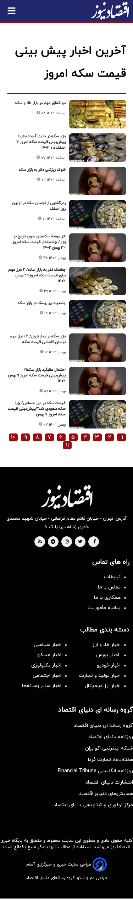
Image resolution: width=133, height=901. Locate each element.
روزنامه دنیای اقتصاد (110, 737)
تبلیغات (112, 577)
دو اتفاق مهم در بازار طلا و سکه (40, 103)
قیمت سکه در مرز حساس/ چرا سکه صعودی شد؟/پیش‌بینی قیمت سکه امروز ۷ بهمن (37, 408)
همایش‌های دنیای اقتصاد (106, 793)
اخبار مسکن (49, 655)
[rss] (40, 542)
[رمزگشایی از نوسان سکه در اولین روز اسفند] (97, 214)
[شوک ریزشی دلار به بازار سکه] (97, 181)
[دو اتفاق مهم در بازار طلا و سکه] (97, 114)
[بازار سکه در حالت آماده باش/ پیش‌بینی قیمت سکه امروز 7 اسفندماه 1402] (97, 147)
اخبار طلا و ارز (106, 644)
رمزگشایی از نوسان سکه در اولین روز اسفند (39, 205)
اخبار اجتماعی (47, 675)
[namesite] (109, 10)
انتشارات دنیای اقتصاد (109, 782)
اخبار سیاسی (47, 644)
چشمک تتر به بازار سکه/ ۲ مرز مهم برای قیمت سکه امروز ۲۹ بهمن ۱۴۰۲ (37, 275)
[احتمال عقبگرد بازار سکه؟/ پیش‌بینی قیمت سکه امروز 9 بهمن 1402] (97, 381)
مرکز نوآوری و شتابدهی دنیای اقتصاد (93, 805)
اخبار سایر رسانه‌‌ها (41, 685)
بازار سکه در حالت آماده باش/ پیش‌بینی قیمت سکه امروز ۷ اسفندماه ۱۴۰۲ (41, 141)
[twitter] (80, 542)
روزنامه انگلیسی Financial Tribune (95, 771)
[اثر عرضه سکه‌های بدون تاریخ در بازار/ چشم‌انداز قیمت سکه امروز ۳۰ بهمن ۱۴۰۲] (97, 247)
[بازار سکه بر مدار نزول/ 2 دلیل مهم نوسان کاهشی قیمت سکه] (97, 347)
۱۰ (13, 437)
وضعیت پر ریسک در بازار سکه (42, 303)
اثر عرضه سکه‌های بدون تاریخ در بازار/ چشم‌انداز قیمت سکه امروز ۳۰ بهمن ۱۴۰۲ (39, 241)
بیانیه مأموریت (104, 607)
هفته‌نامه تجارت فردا (110, 759)
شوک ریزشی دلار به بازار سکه (42, 169)
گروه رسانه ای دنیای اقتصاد (103, 725)
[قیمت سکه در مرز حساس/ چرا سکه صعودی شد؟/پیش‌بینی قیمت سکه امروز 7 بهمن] (97, 414)
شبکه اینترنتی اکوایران (109, 748)
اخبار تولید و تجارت (100, 675)
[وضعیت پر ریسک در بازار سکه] (97, 314)
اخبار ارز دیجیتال (103, 685)
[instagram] (67, 542)
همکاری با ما (107, 597)
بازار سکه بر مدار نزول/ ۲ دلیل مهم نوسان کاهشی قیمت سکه (38, 339)
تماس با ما (109, 587)
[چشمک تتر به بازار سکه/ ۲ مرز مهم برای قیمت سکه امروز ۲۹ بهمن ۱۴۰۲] (97, 281)
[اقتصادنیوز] (66, 497)
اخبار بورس (108, 655)
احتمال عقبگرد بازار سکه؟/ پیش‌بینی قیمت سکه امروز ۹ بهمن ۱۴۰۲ (37, 375)
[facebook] (94, 542)
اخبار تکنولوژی (46, 665)
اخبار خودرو (109, 665)
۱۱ (67, 445)
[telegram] (53, 542)
